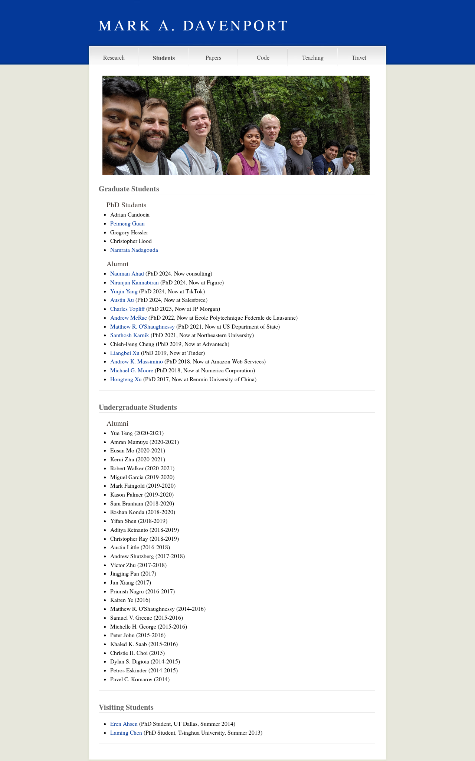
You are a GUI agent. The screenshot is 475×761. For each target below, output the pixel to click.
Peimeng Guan (127, 223)
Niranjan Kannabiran (134, 282)
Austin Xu (122, 299)
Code (263, 57)
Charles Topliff (127, 308)
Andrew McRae (128, 317)
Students (164, 57)
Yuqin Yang (124, 291)
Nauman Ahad (127, 273)
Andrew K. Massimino (136, 361)
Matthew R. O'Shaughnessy (142, 326)
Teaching (313, 57)
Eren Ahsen (124, 723)
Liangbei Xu (125, 352)
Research (114, 57)
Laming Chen (126, 732)
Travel (359, 57)
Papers (213, 57)
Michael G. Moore (131, 370)
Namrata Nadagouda (134, 249)
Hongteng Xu (126, 379)
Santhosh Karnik (129, 335)
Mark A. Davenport (193, 24)
